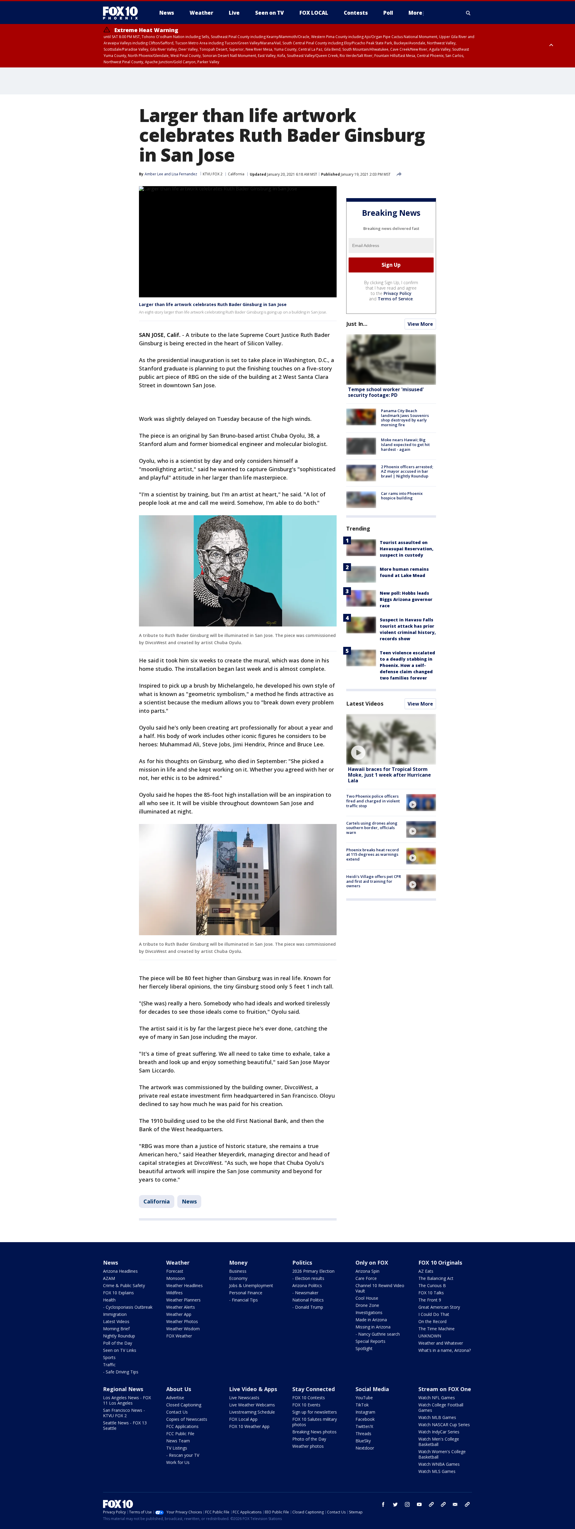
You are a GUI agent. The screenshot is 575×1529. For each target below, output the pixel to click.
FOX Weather (179, 1336)
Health (109, 1300)
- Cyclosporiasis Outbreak (127, 1307)
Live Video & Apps (253, 1389)
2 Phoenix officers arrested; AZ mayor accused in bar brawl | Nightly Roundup (407, 471)
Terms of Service (395, 299)
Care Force (366, 1278)
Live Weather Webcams (252, 1405)
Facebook (365, 1419)
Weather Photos (182, 1321)
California (236, 174)
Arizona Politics (307, 1285)
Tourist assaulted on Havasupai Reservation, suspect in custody (406, 549)
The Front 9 (429, 1300)
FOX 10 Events (306, 1405)
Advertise (175, 1397)
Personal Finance (245, 1292)
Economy (238, 1278)
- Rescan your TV (182, 1455)
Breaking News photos (314, 1432)
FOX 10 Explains (118, 1292)
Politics (302, 1262)
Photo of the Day (309, 1439)
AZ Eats (425, 1271)
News (189, 1201)
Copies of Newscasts (186, 1419)
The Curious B (432, 1285)
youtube (419, 1504)
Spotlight (364, 1348)
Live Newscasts (244, 1397)
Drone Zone (367, 1305)
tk (431, 1504)
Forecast (174, 1271)
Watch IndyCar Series (438, 1432)
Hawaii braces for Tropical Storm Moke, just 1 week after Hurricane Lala (389, 775)
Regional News (123, 1389)
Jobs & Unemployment (251, 1285)
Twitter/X (364, 1426)
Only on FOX (371, 1262)
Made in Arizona (371, 1319)
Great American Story (439, 1307)
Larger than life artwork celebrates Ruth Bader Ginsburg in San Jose (213, 304)
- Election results (308, 1278)
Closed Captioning (183, 1405)
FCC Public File (180, 1433)
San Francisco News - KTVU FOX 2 (124, 1412)
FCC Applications (182, 1426)
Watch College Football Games (440, 1407)
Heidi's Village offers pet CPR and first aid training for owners (373, 881)
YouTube (364, 1397)
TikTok (362, 1405)
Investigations (368, 1312)
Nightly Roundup (119, 1336)
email (455, 1504)
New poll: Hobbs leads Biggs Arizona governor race (406, 599)
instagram (407, 1504)
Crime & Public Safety (124, 1285)
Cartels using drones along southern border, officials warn (371, 827)
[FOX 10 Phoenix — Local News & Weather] (123, 13)
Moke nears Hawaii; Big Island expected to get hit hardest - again (405, 444)
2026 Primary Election (313, 1271)
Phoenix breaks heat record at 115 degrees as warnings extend (372, 854)
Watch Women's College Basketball (442, 1454)
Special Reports (370, 1341)
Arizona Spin (367, 1271)
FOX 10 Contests (308, 1397)
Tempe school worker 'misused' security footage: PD (386, 392)
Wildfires (174, 1292)
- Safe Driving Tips (120, 1372)
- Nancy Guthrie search (377, 1334)
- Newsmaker (305, 1292)
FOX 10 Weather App (249, 1426)
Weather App (178, 1314)
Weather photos (308, 1446)
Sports (109, 1357)
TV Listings (176, 1448)
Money (238, 1262)
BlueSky (363, 1441)
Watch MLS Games (437, 1471)
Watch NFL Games (436, 1397)
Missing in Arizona (373, 1327)
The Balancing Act (435, 1278)
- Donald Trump (307, 1307)
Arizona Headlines (120, 1271)
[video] (391, 739)
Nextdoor (364, 1448)
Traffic (109, 1364)
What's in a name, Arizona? (444, 1350)
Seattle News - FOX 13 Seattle (125, 1425)
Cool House (366, 1298)
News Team (178, 1441)
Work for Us (178, 1462)
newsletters (467, 1504)
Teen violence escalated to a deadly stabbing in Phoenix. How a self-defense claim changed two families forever (407, 665)
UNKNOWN (429, 1336)
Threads (363, 1433)
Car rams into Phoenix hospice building (402, 496)
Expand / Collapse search (468, 12)
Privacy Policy (397, 293)
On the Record (432, 1321)
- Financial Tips (243, 1300)
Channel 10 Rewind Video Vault (379, 1288)
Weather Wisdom (183, 1328)
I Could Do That (433, 1314)
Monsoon (175, 1278)
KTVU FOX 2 (213, 174)
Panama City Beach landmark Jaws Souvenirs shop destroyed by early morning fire (405, 417)
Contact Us (177, 1412)
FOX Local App (243, 1419)
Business (237, 1271)
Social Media (372, 1389)
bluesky (443, 1504)
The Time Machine (436, 1328)
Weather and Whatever (440, 1343)
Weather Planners (183, 1300)
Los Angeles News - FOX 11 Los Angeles (127, 1400)
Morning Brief (116, 1328)
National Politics (308, 1300)
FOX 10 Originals (440, 1262)
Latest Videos (364, 703)
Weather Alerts (180, 1307)
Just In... (356, 323)
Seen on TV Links (119, 1350)
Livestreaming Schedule (252, 1412)
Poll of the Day (117, 1343)
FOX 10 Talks (431, 1292)
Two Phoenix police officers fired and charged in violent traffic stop (373, 800)
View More (420, 324)
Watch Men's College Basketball (438, 1441)
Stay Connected (313, 1389)
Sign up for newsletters (314, 1412)
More (415, 12)
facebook (383, 1504)
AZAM (109, 1278)
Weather (178, 1262)
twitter (395, 1504)
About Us (178, 1389)
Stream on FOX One (444, 1389)
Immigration (115, 1314)
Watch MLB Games (437, 1417)
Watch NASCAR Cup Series (444, 1424)
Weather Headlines (184, 1285)
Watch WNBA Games (439, 1464)
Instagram (365, 1412)
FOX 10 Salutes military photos (314, 1421)
